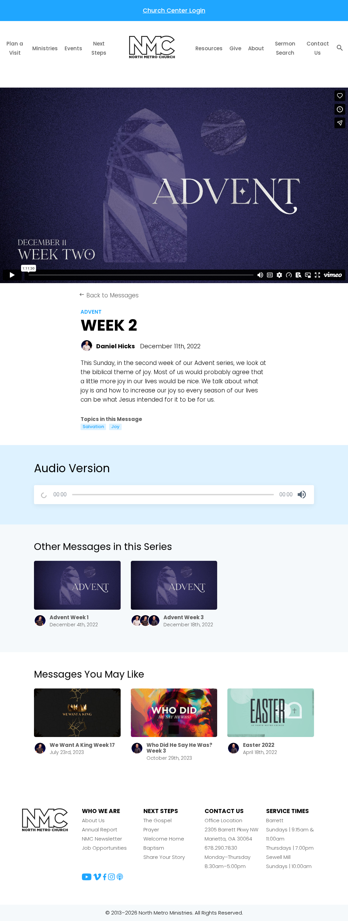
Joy (115, 427)
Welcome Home (163, 838)
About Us (93, 820)
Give (235, 48)
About (256, 48)
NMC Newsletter (102, 838)
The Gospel (157, 820)
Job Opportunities (104, 847)
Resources (209, 48)
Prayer (151, 829)
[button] (302, 495)
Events (73, 48)
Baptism (153, 847)
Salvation (93, 427)
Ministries (45, 48)
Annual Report (99, 829)
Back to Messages (109, 295)
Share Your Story (164, 857)
